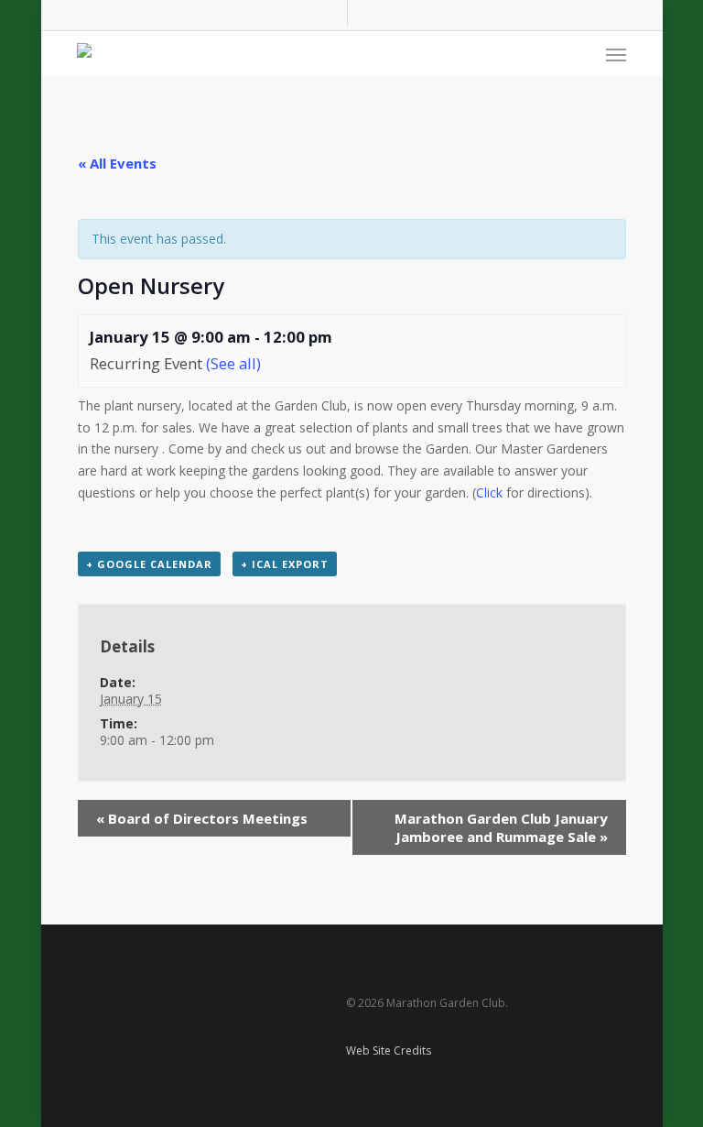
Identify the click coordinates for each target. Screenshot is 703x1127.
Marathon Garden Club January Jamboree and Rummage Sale (501, 827)
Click (491, 492)
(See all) (233, 363)
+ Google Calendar (149, 564)
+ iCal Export (285, 564)
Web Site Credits (388, 1050)
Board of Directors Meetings (202, 818)
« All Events (117, 163)
